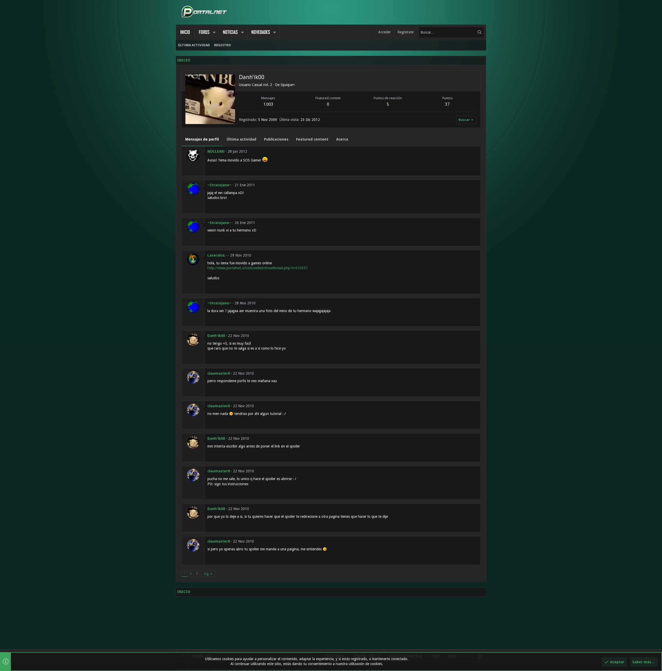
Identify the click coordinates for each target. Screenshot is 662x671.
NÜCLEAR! (215, 151)
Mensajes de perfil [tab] (202, 139)
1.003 (268, 104)
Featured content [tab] (312, 139)
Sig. (206, 574)
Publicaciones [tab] (276, 139)
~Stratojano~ (219, 185)
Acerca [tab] (342, 139)
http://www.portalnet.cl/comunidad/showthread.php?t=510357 (257, 268)
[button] (214, 32)
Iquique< (288, 85)
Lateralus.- (217, 255)
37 (447, 104)
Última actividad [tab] (241, 139)
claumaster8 (218, 373)
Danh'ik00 (216, 336)
